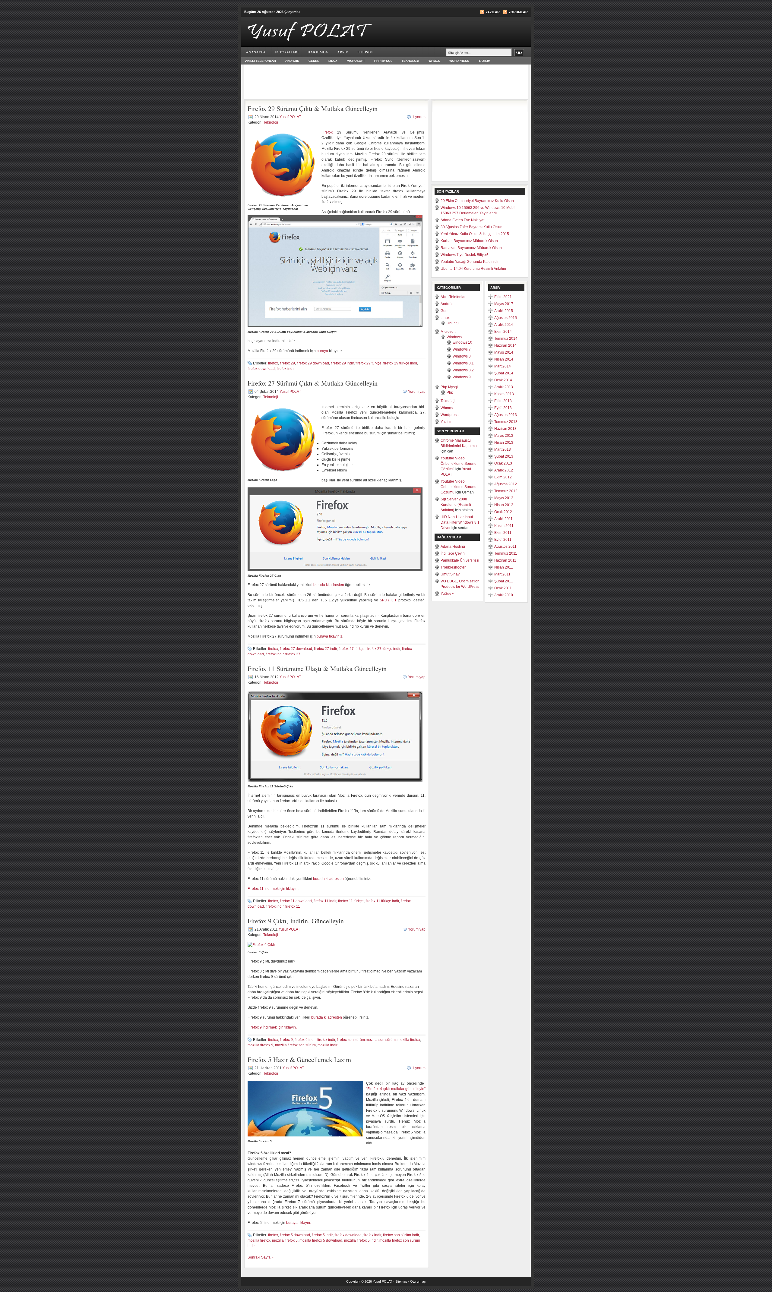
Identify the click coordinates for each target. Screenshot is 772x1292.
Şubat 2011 (503, 581)
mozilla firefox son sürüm (295, 1045)
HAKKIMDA (318, 51)
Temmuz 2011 (505, 553)
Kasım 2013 (504, 394)
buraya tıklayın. (298, 1223)
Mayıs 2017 (503, 304)
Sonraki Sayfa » (261, 1257)
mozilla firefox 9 (260, 1045)
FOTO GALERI (287, 51)
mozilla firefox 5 (285, 1240)
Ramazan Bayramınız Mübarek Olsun (471, 248)
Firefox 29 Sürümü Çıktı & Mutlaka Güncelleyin (313, 108)
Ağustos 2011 (505, 546)
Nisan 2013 (503, 442)
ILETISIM (365, 51)
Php (450, 392)
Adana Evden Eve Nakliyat (462, 220)
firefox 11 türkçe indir (382, 901)
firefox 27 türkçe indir (383, 649)
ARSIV (342, 51)
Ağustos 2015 (505, 318)
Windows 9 (462, 377)
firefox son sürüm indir (401, 1235)
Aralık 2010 (503, 595)
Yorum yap (417, 391)
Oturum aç (418, 1281)
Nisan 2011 (503, 567)
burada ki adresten (329, 585)
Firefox (327, 132)
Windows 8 (462, 356)
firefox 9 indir (305, 1040)
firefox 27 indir (325, 649)
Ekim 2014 (503, 331)
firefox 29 (287, 363)
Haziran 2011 (505, 560)
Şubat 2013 (503, 456)
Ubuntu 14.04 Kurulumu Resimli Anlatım (473, 268)
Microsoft (356, 60)
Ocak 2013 (503, 463)
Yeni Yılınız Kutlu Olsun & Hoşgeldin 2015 (475, 234)
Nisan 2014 (503, 359)
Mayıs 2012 (503, 498)
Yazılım (484, 60)
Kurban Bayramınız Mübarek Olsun (469, 241)
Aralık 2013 (503, 387)
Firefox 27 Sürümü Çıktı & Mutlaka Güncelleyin (313, 383)
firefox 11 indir (325, 901)
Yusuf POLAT (290, 117)
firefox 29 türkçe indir (400, 363)
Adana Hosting (453, 546)
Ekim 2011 (502, 533)
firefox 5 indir (322, 1235)
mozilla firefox (408, 1040)
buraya (323, 351)
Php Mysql (383, 60)
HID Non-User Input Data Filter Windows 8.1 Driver (460, 522)
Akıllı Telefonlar (260, 60)
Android (292, 60)
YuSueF (447, 593)
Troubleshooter (453, 567)
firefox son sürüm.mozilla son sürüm (366, 1040)
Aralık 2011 (503, 519)
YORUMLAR (518, 12)
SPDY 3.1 (388, 600)
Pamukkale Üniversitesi (460, 560)
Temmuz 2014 (505, 338)
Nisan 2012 (503, 505)
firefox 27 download (296, 649)
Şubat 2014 (503, 373)
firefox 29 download (313, 363)
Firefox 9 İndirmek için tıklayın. (272, 1027)
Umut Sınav (450, 574)
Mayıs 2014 (503, 352)
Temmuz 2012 (505, 491)
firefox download (261, 369)
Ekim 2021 (503, 297)
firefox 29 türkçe (368, 363)
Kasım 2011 (504, 526)
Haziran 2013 (505, 429)
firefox (273, 363)
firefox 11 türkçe (351, 901)
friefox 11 (292, 906)
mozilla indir (327, 1045)
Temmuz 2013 (505, 422)
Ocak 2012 (503, 512)
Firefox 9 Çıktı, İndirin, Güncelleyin (296, 920)
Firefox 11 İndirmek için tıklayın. (273, 889)
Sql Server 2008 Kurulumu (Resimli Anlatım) (456, 504)
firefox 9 (286, 1040)
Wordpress (459, 60)
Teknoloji (410, 60)
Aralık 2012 (503, 470)
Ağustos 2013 (505, 415)
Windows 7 (462, 349)
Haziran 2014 (505, 345)
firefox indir (286, 369)
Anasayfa (256, 51)
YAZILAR (493, 12)
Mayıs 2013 (503, 435)
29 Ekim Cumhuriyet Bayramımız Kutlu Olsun (477, 201)
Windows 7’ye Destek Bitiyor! (464, 255)
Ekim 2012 (503, 477)
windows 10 (462, 342)
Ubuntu (453, 323)
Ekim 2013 (503, 401)
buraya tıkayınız (329, 636)
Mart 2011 (502, 574)
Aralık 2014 (503, 325)
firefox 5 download (295, 1235)
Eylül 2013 (503, 408)
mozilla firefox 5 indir (361, 1240)
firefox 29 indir (342, 363)
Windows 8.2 (463, 370)
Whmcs (434, 60)
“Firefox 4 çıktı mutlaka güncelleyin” (396, 1089)
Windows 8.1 (463, 363)
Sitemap (401, 1281)
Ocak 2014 (503, 380)
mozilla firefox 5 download (320, 1240)
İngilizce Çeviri (453, 553)
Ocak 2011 (503, 588)
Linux (332, 60)
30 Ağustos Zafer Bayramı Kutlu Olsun (471, 227)
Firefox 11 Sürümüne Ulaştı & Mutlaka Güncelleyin (317, 668)
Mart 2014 (502, 366)
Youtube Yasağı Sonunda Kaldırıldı (469, 262)
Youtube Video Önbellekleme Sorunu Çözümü (458, 463)
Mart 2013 (502, 449)
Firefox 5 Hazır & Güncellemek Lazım (299, 1059)
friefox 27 (292, 654)
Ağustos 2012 (505, 484)
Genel (313, 60)
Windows (454, 337)
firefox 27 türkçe (352, 649)
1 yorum (419, 117)
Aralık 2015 (503, 311)
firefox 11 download (296, 901)
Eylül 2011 (502, 539)
